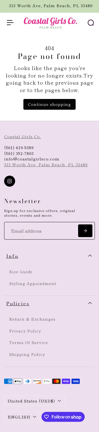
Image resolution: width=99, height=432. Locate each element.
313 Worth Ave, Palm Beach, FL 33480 (46, 164)
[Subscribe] (85, 230)
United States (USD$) (31, 401)
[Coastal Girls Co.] (49, 23)
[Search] (91, 22)
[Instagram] (9, 181)
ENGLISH (19, 417)
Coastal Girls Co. (22, 136)
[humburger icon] (10, 23)
